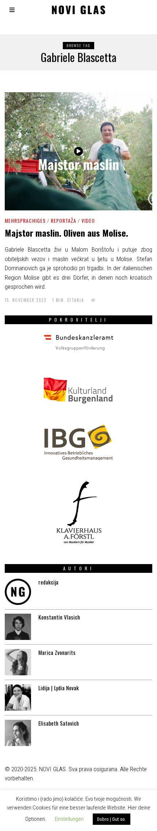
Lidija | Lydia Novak (58, 688)
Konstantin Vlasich (59, 617)
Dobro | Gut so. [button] (111, 819)
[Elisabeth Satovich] (18, 733)
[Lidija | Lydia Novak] (18, 697)
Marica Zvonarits (57, 652)
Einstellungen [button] (69, 819)
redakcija (48, 582)
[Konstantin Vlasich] (18, 627)
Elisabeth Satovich (58, 723)
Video (88, 220)
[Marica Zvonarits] (18, 662)
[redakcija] (18, 592)
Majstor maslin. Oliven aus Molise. (66, 232)
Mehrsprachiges (25, 220)
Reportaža (63, 220)
